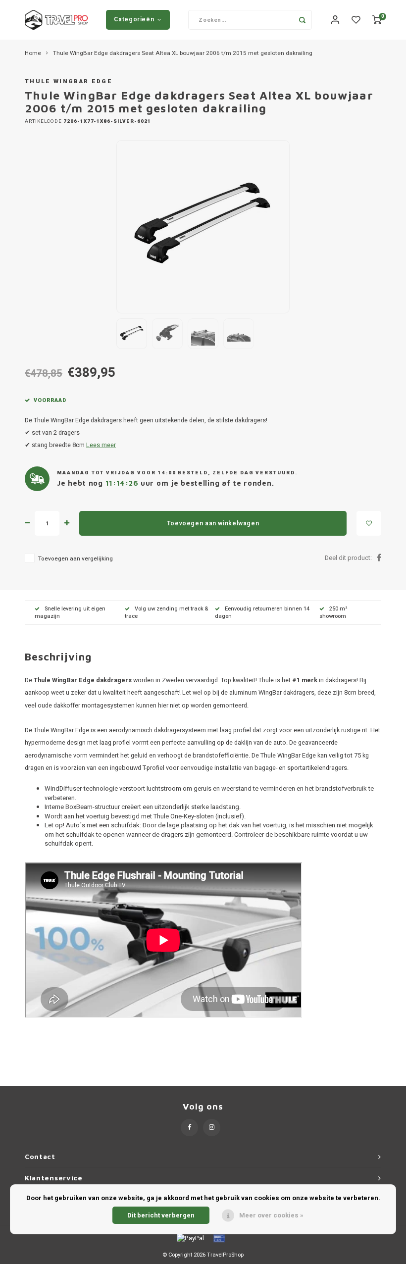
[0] (376, 20)
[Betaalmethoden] (189, 1237)
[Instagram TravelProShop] (211, 1127)
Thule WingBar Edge (68, 81)
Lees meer (101, 445)
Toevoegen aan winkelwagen (213, 523)
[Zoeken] (302, 20)
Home (33, 53)
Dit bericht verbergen (161, 1215)
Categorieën (134, 19)
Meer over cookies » (271, 1215)
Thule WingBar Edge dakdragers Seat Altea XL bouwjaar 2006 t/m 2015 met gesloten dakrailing (182, 53)
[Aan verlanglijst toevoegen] (368, 523)
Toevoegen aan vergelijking (75, 559)
